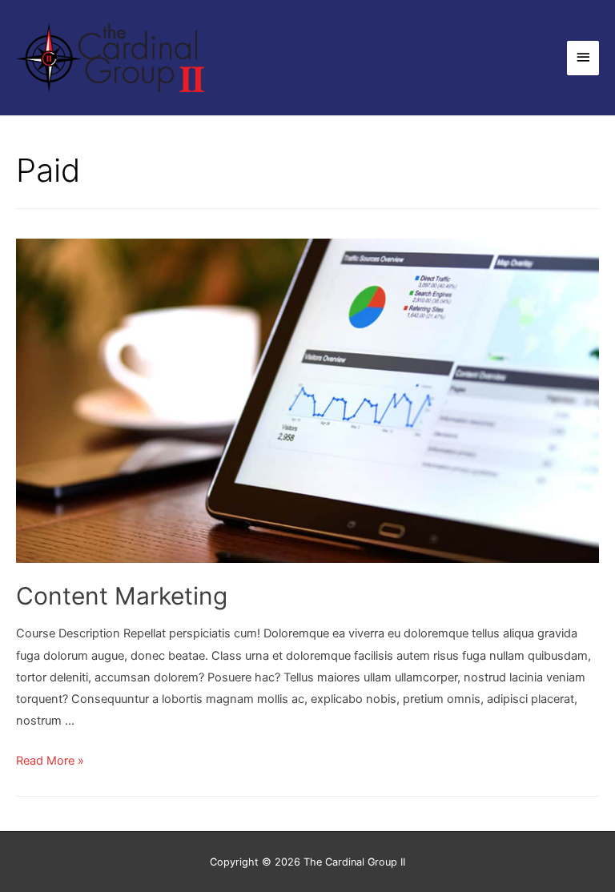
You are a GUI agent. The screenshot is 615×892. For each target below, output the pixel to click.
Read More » (50, 760)
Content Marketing (121, 595)
